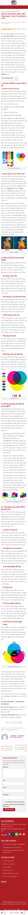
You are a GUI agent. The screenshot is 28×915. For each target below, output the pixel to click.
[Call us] (16, 834)
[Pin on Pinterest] (18, 722)
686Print (6, 704)
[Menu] (2, 2)
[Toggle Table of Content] (15, 78)
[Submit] (25, 7)
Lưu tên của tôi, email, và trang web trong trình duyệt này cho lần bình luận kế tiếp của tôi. (13, 804)
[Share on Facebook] (9, 722)
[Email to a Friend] (15, 722)
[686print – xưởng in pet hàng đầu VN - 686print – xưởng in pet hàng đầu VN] (14, 2)
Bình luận (6, 767)
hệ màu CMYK (14, 729)
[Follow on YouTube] (24, 834)
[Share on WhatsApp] (7, 722)
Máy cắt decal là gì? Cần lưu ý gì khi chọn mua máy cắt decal (7, 748)
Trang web (6, 794)
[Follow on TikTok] (13, 834)
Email (5, 787)
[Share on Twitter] (12, 722)
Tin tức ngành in (15, 11)
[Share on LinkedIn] (21, 722)
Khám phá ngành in (5, 11)
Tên (4, 780)
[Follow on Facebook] (9, 834)
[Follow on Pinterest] (20, 834)
